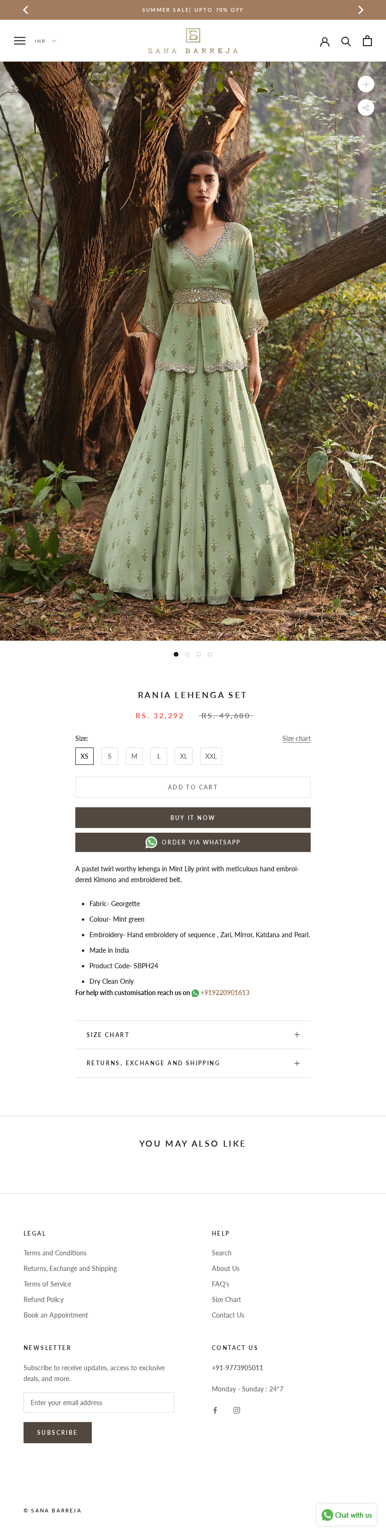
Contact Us (228, 1315)
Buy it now (193, 817)
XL (183, 756)
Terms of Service (47, 1284)
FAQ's (220, 1284)
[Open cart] (367, 40)
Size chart (296, 738)
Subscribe (57, 1432)
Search (222, 1253)
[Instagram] (236, 1409)
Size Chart (226, 1299)
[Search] (346, 41)
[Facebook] (215, 1409)
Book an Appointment (56, 1315)
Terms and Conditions (55, 1253)
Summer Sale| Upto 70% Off (193, 10)
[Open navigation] (19, 41)
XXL (211, 756)
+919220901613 (224, 993)
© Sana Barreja (53, 1510)
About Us (226, 1268)
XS (84, 756)
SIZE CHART (108, 1034)
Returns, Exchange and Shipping (153, 1063)
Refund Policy (44, 1299)
